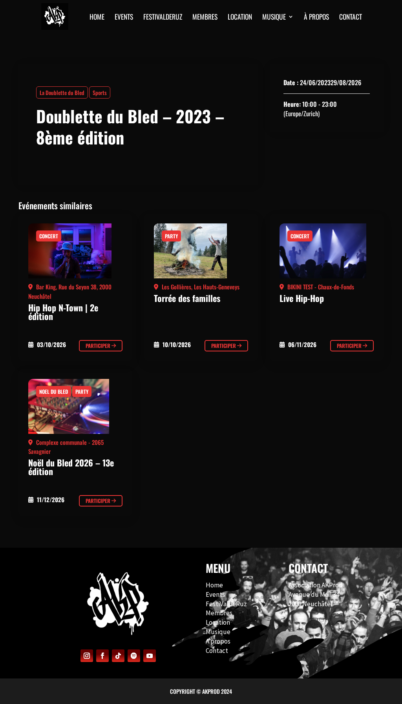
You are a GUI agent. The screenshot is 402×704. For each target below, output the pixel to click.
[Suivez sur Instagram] (86, 655)
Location (240, 18)
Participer (98, 345)
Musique (218, 631)
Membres (219, 613)
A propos (218, 641)
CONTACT (350, 18)
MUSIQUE (274, 18)
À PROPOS (316, 18)
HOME (97, 18)
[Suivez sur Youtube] (149, 655)
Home (214, 585)
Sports (100, 92)
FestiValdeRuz (226, 604)
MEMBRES (204, 18)
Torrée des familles (187, 298)
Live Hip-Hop (302, 298)
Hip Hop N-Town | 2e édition (63, 311)
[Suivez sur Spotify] (134, 655)
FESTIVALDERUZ (162, 18)
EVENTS (124, 18)
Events (215, 594)
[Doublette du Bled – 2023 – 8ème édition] (75, 252)
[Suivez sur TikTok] (118, 655)
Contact (217, 650)
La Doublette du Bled (62, 92)
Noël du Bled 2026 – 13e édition (71, 466)
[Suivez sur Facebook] (102, 655)
